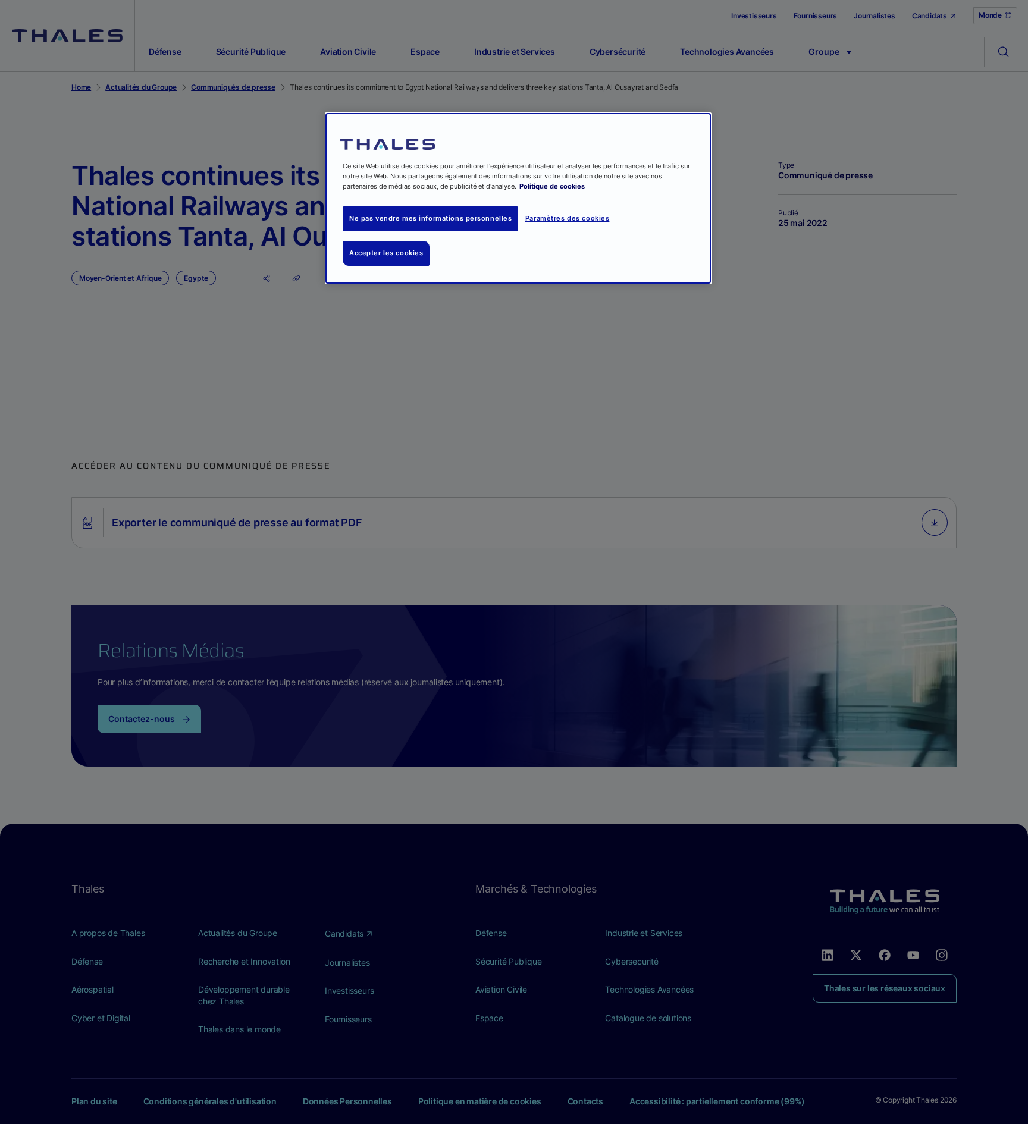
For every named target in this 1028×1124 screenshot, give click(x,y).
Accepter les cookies (386, 253)
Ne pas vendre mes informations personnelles (430, 218)
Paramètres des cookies (567, 218)
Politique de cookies (552, 186)
